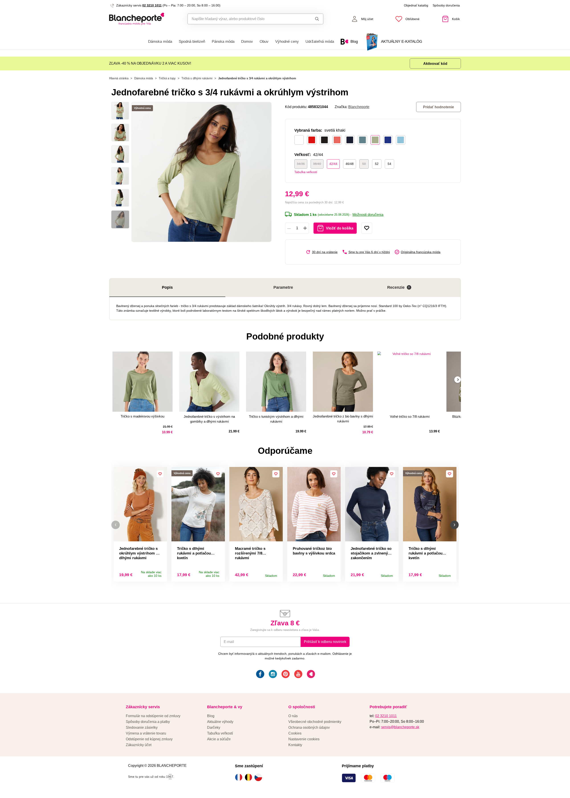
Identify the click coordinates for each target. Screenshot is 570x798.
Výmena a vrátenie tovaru (146, 733)
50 (364, 164)
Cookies (294, 733)
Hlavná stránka (118, 78)
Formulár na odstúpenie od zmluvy (153, 716)
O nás (293, 716)
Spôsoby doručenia (446, 5)
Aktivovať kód (435, 63)
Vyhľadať (313, 19)
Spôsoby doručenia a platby (148, 722)
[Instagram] (272, 675)
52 (377, 164)
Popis (167, 287)
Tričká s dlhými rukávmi (196, 78)
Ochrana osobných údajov (309, 727)
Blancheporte (358, 107)
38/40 (317, 164)
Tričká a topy (167, 78)
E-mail (229, 642)
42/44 (333, 164)
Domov (247, 41)
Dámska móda (160, 41)
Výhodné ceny (287, 41)
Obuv (264, 41)
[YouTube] (298, 675)
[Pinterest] (285, 675)
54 (389, 164)
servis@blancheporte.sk (400, 727)
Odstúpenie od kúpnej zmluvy (149, 739)
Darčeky (213, 727)
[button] (115, 525)
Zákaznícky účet (138, 745)
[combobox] (245, 19)
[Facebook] (260, 675)
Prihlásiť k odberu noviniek (325, 642)
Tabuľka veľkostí (305, 172)
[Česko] (259, 777)
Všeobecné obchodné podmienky (314, 722)
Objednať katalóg (416, 5)
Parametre (283, 287)
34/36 (301, 164)
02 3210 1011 (152, 5)
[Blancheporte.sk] (136, 19)
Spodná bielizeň (192, 41)
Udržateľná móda (319, 41)
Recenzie (398, 287)
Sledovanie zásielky (142, 727)
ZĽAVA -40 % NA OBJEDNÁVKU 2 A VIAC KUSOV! (150, 63)
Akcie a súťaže (219, 739)
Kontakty (295, 745)
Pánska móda (223, 41)
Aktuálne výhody (220, 722)
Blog (210, 716)
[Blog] (310, 675)
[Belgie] (249, 777)
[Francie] (240, 777)
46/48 (350, 164)
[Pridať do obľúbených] (366, 228)
